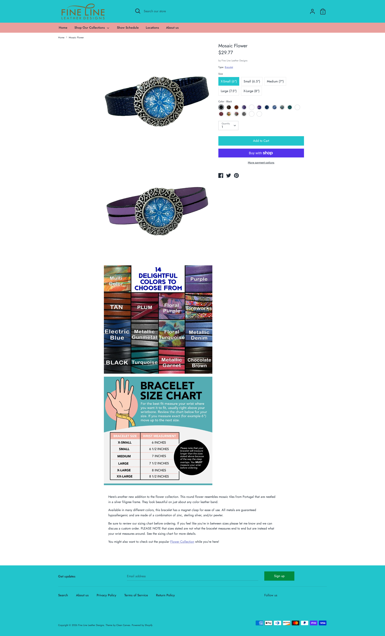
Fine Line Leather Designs (234, 60)
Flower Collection (182, 541)
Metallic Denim (275, 108)
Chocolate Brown (229, 108)
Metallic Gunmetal (244, 114)
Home (63, 27)
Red (297, 107)
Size (220, 74)
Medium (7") (275, 81)
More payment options (261, 162)
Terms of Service (136, 595)
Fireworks (236, 114)
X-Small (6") (229, 81)
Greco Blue (259, 114)
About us (172, 27)
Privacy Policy (106, 595)
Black (221, 107)
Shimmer (251, 114)
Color (225, 101)
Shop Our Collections (90, 27)
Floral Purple (259, 108)
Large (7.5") (229, 91)
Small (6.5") (252, 81)
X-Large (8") (251, 91)
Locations (152, 27)
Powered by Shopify (142, 625)
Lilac (251, 107)
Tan (236, 107)
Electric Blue (267, 108)
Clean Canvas (123, 625)
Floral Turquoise (282, 108)
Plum (221, 114)
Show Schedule (128, 27)
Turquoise (290, 107)
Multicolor (229, 114)
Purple (244, 107)
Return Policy (165, 595)
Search (63, 595)
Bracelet (229, 67)
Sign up (279, 576)
